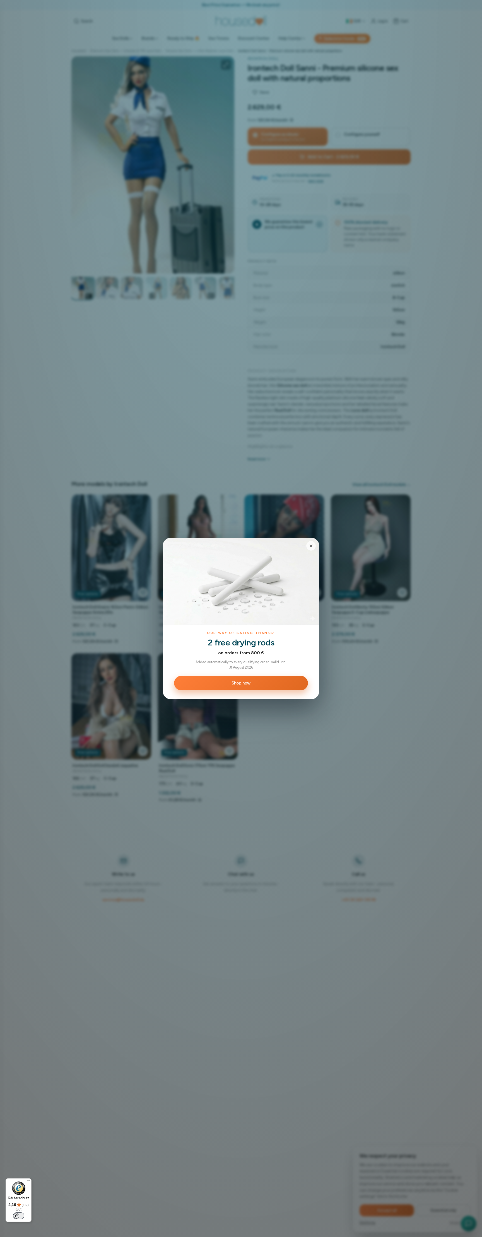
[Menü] (28, 1181)
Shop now (241, 683)
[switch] (18, 1215)
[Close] (311, 546)
